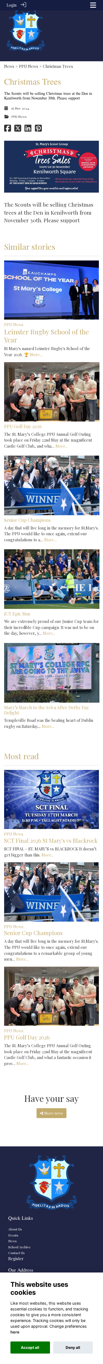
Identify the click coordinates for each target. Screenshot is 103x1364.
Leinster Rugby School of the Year (46, 335)
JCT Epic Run (17, 614)
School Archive (19, 1247)
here (15, 1332)
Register (16, 1258)
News (9, 66)
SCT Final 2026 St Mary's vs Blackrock (51, 840)
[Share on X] (17, 129)
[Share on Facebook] (7, 129)
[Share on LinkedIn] (27, 129)
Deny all (73, 1347)
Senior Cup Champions (27, 520)
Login (11, 5)
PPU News (28, 66)
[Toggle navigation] (93, 5)
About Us (15, 1229)
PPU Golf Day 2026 (23, 426)
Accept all (30, 1347)
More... (36, 354)
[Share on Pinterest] (38, 129)
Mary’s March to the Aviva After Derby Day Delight (46, 710)
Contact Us (16, 1253)
